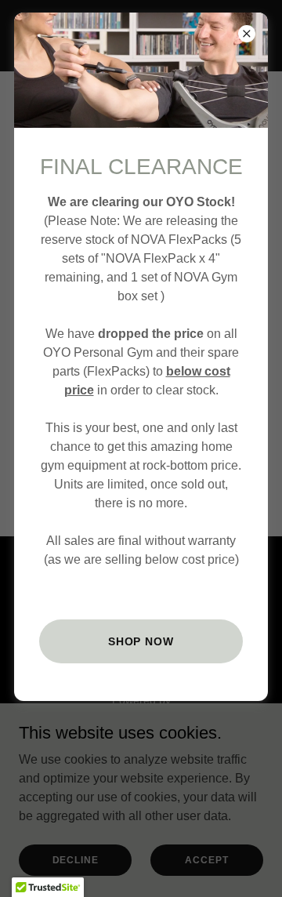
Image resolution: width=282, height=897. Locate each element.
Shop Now (141, 641)
